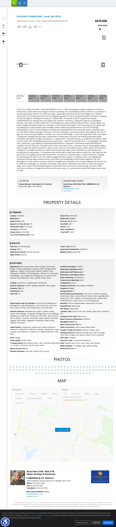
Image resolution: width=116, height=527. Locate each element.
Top (3, 19)
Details (3, 27)
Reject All (96, 523)
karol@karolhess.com (71, 189)
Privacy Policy (33, 515)
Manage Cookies (83, 523)
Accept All (108, 523)
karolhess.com (32, 496)
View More (67, 191)
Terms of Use (46, 515)
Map (3, 43)
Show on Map (63, 430)
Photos (3, 35)
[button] (5, 521)
